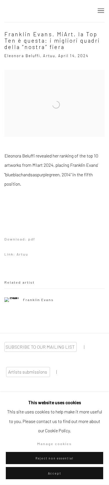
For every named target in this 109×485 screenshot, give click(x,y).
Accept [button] (54, 473)
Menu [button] (100, 11)
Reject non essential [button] (54, 458)
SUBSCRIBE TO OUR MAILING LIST (40, 347)
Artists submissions (28, 371)
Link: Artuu (16, 254)
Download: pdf (19, 239)
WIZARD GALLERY (24, 11)
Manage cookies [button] (54, 443)
